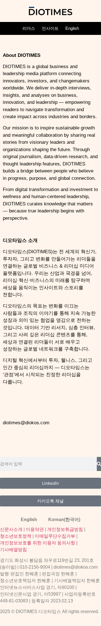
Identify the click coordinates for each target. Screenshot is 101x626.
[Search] (99, 464)
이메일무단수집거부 (55, 536)
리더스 (28, 28)
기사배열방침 (13, 549)
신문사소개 (11, 529)
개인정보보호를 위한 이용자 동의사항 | (38, 542)
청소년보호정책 (15, 536)
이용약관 (35, 529)
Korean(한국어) (64, 519)
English (72, 28)
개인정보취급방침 (65, 529)
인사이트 (50, 28)
